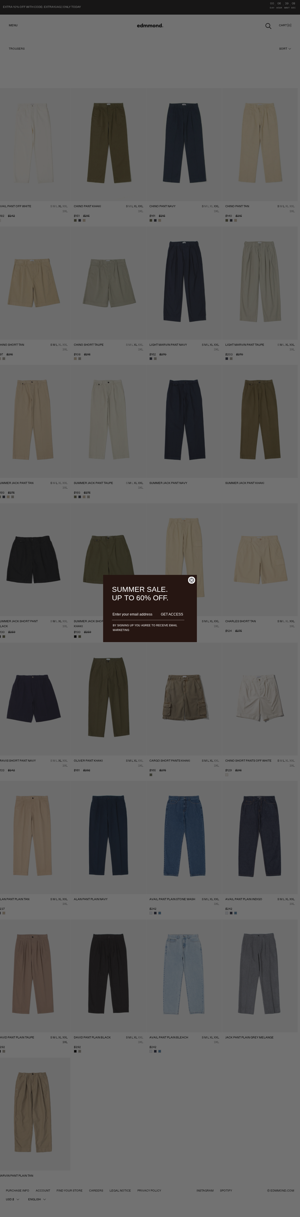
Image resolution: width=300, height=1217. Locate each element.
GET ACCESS (172, 614)
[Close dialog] (192, 580)
